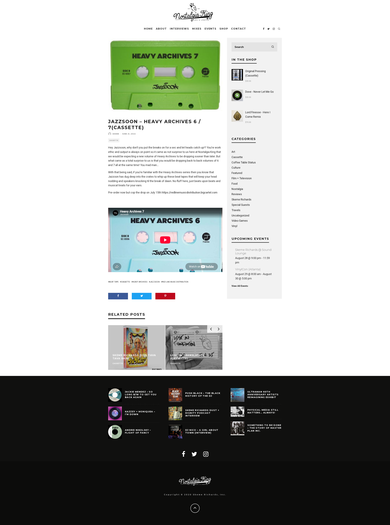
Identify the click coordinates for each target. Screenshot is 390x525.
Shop (224, 28)
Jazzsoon (155, 282)
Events (211, 28)
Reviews (237, 194)
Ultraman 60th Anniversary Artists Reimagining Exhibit (263, 394)
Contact (238, 28)
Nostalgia (237, 189)
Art (233, 151)
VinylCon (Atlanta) (248, 269)
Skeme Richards (241, 199)
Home (148, 28)
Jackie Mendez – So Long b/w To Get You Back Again (141, 394)
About (161, 28)
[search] (272, 47)
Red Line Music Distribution (175, 282)
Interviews (179, 28)
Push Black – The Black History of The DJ (202, 394)
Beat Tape (114, 282)
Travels (236, 210)
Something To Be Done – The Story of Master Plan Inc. (264, 428)
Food (235, 183)
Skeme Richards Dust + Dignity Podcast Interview (202, 413)
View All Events (240, 286)
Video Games (240, 220)
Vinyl (234, 226)
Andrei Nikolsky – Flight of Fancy (138, 431)
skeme (115, 134)
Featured (237, 173)
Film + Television (242, 178)
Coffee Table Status (244, 162)
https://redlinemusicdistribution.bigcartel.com (189, 192)
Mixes (197, 28)
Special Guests (241, 204)
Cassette (113, 140)
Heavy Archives (140, 282)
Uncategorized (240, 215)
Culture (236, 167)
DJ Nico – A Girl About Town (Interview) (201, 431)
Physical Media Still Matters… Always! (262, 411)
